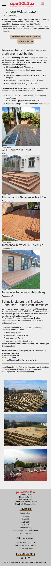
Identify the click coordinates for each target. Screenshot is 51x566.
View (9, 147)
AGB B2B (26, 522)
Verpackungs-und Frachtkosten (25, 531)
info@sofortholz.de (11, 355)
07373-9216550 (11, 358)
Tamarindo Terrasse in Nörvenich (22, 245)
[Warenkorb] (43, 4)
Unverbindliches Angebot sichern (25, 37)
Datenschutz (25, 513)
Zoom (4, 147)
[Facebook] (25, 558)
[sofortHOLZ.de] (21, 4)
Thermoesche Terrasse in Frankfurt (24, 197)
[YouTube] (29, 558)
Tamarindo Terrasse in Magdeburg (23, 292)
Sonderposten (25, 533)
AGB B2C (26, 525)
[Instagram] (22, 558)
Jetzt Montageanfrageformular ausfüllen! (21, 360)
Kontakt (25, 519)
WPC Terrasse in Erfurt (16, 150)
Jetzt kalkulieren (25, 41)
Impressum (25, 516)
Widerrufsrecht (25, 528)
